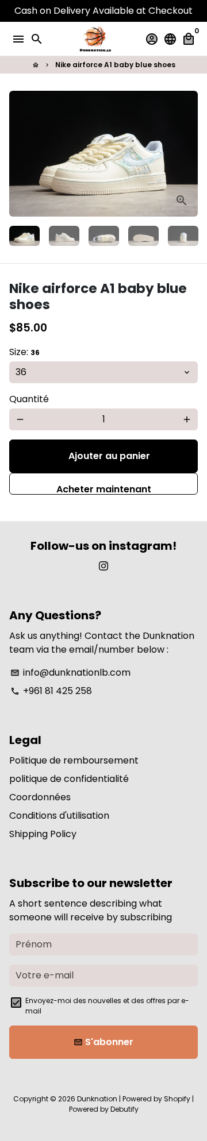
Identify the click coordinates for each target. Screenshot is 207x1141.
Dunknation (97, 1099)
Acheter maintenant (103, 489)
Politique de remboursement (74, 760)
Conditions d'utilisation (59, 815)
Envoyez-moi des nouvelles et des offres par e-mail (107, 1006)
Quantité (29, 399)
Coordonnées (40, 797)
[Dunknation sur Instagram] (103, 566)
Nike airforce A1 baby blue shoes (115, 65)
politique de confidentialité (69, 778)
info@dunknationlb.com (70, 672)
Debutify (124, 1109)
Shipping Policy (42, 834)
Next (187, 154)
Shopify (177, 1099)
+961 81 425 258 (51, 690)
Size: (24, 352)
